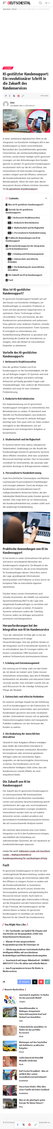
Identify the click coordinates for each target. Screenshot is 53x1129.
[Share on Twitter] (14, 96)
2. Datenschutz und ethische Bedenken (23, 260)
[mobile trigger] (5, 3)
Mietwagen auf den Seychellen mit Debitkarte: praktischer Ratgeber (33, 1045)
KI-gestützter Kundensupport (21, 188)
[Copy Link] (23, 96)
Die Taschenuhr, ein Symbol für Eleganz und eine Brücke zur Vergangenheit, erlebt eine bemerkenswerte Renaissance (25, 933)
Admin (12, 102)
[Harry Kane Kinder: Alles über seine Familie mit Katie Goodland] (10, 1090)
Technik (8, 68)
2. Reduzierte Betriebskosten (25, 222)
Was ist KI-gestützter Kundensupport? (26, 204)
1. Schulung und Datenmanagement (28, 254)
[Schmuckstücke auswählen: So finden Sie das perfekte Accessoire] (10, 1030)
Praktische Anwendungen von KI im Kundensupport (23, 239)
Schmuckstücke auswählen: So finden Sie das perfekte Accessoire (33, 1030)
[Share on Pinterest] (18, 96)
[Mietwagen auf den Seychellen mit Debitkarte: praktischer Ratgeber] (10, 1046)
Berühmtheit (23, 1081)
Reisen (21, 1052)
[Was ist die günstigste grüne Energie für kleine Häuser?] (10, 1104)
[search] (40, 3)
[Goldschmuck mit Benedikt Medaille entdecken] (10, 1061)
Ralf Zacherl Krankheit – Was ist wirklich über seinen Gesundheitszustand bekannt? (33, 1074)
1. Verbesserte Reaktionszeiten (25, 217)
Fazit (10, 280)
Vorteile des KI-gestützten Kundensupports (19, 211)
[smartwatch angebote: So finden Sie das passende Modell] (10, 998)
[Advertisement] (26, 38)
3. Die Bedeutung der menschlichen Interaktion (26, 268)
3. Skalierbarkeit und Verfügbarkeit (28, 228)
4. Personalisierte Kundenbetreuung (29, 233)
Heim (21, 1021)
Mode (21, 1036)
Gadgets (22, 1002)
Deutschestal (19, 3)
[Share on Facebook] (10, 96)
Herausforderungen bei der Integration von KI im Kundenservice (25, 247)
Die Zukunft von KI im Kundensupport (25, 275)
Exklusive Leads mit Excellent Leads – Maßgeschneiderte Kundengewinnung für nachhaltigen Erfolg (26, 855)
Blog (21, 1107)
